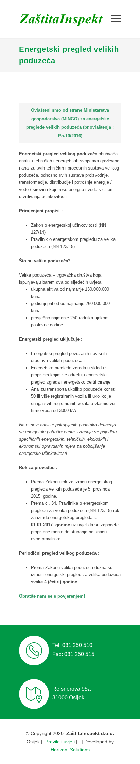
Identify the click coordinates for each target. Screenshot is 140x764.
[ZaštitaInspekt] (65, 19)
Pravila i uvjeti (60, 741)
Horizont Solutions (70, 749)
